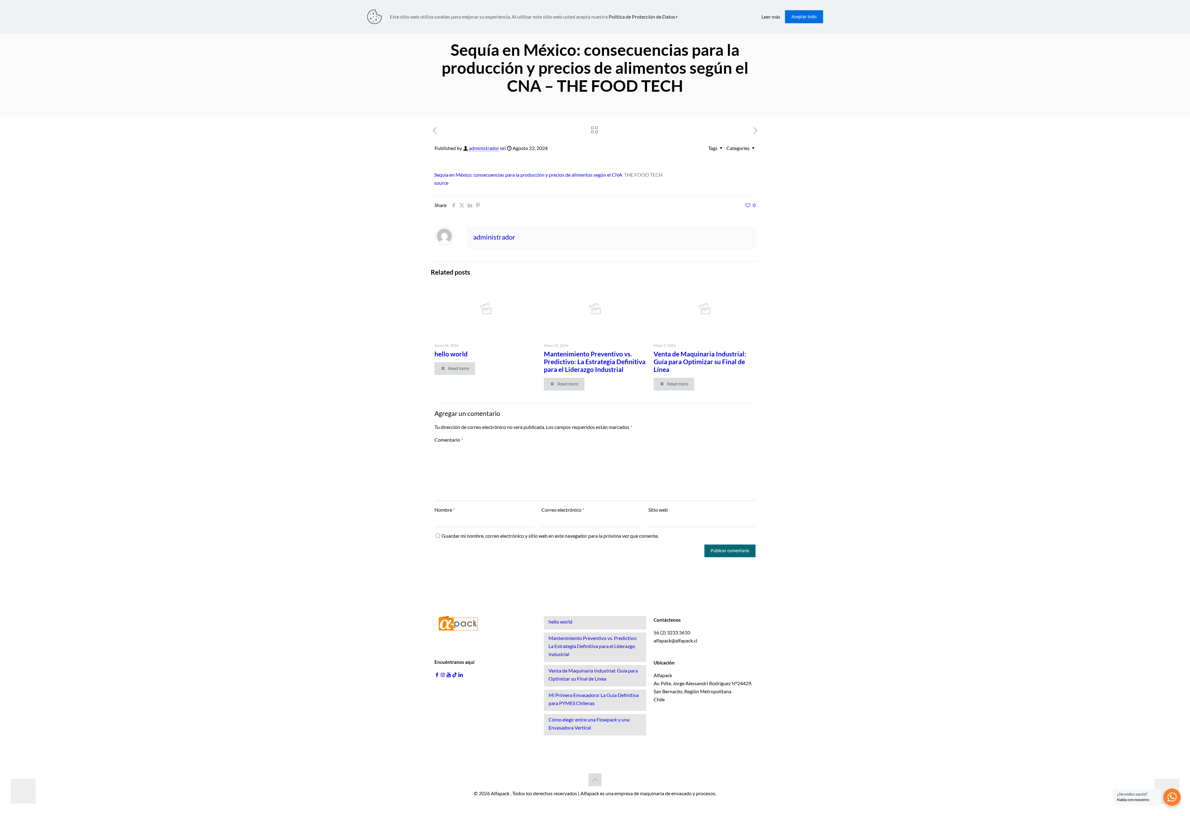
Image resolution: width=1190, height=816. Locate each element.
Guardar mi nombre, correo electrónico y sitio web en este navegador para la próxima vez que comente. (550, 536)
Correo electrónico (562, 510)
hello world (451, 354)
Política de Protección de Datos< (643, 17)
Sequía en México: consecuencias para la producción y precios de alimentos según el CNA (528, 175)
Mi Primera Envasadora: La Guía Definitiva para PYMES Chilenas (594, 699)
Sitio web (658, 510)
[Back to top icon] (595, 779)
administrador (484, 148)
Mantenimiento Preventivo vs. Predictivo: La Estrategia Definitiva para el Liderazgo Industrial (595, 361)
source (441, 183)
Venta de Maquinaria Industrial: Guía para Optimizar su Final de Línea (700, 361)
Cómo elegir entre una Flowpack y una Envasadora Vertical (589, 723)
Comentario (448, 440)
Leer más (770, 17)
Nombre (444, 510)
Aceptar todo (804, 16)
